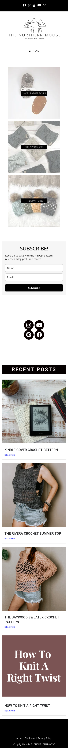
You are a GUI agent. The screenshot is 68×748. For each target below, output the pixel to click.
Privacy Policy (45, 738)
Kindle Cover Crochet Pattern (31, 450)
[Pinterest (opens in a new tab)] (29, 5)
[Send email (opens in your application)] (44, 5)
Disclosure (30, 738)
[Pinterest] (29, 335)
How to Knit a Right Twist (27, 706)
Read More (10, 455)
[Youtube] (39, 325)
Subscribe (34, 288)
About (19, 738)
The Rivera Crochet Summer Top (33, 533)
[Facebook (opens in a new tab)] (24, 5)
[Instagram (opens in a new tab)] (34, 5)
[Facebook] (39, 335)
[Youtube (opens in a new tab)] (39, 5)
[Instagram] (29, 325)
